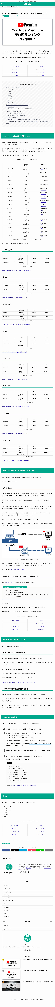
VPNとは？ (6, 907)
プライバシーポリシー (33, 999)
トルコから (40, 66)
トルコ (9, 91)
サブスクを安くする (9, 900)
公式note (6, 926)
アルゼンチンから (15, 72)
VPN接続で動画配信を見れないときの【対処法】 (23, 785)
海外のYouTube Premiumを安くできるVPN (17, 105)
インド (9, 95)
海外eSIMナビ (7, 929)
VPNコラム (6, 913)
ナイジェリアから (15, 66)
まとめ (7, 123)
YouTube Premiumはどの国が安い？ (15, 87)
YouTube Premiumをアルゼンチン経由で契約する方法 (16, 325)
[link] (19, 872)
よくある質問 (14, 999)
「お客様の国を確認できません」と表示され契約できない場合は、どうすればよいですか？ (28, 121)
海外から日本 (7, 895)
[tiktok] (26, 872)
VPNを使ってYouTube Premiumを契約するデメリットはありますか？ (24, 119)
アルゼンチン (11, 93)
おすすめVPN (7, 889)
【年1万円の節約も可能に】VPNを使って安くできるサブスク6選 (18, 682)
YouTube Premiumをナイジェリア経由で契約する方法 (16, 270)
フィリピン (10, 97)
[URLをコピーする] (49, 850)
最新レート (43, 170)
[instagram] (23, 872)
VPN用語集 (6, 916)
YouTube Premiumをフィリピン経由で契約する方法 (15, 379)
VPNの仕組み (11, 107)
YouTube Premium (11, 582)
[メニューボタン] (1, 4)
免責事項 (41, 999)
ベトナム (10, 100)
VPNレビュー (7, 904)
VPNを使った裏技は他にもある (14, 111)
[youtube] (28, 872)
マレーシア (10, 102)
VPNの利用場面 (7, 892)
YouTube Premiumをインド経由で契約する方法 (14, 352)
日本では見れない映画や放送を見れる (16, 115)
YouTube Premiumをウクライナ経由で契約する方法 (15, 406)
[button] (6, 850)
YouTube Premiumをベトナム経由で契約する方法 (15, 433)
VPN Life (27, 4)
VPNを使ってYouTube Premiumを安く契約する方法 (20, 109)
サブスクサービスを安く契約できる (16, 113)
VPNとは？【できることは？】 (18, 570)
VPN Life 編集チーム (9, 872)
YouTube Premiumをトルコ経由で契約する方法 (14, 297)
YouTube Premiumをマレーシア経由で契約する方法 (15, 461)
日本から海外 (7, 898)
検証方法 (26, 999)
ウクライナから (40, 69)
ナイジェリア (11, 89)
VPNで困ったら (7, 910)
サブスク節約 (6, 15)
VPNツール (6, 885)
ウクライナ (10, 99)
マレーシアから (40, 75)
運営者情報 (28, 868)
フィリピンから (40, 72)
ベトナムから (15, 75)
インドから (15, 69)
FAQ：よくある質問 (11, 117)
